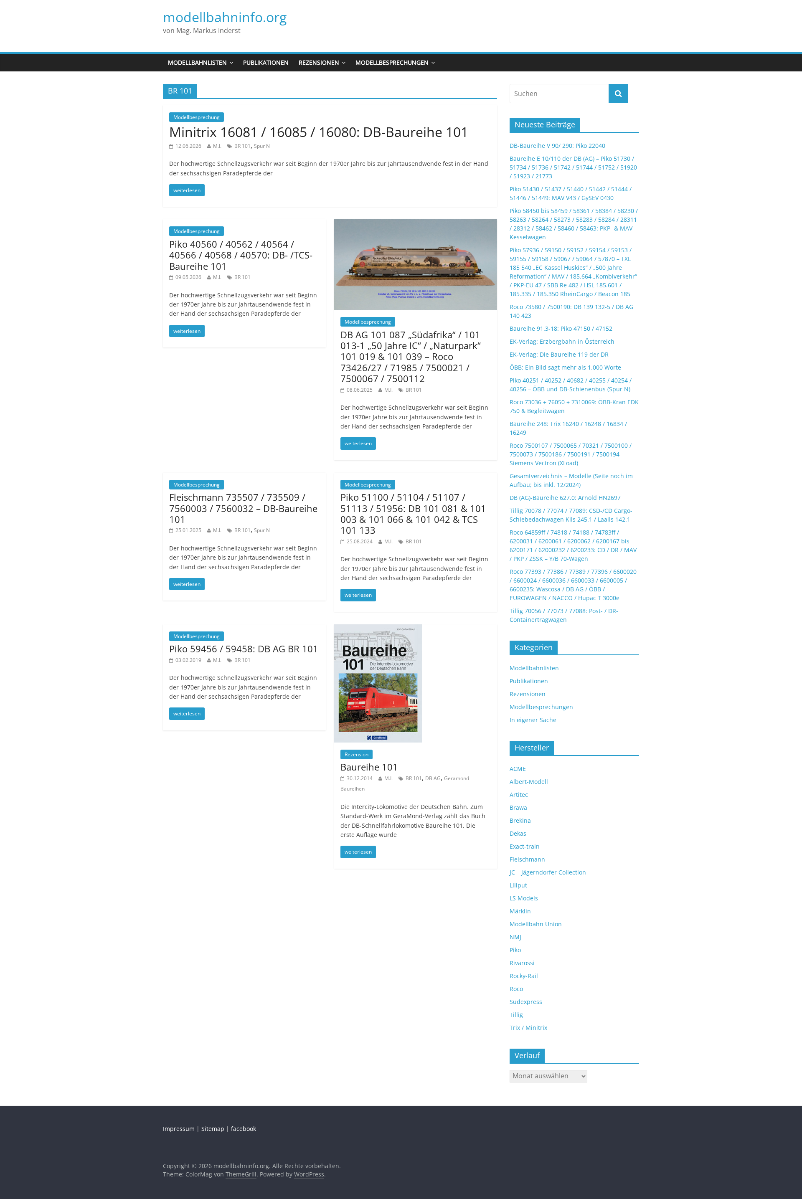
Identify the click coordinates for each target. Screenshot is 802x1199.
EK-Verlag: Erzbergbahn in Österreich (562, 341)
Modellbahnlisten (197, 62)
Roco (516, 989)
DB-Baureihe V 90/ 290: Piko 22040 (557, 146)
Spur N (262, 146)
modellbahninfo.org (225, 17)
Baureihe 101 (369, 766)
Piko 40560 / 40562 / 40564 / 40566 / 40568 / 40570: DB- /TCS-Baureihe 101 (240, 255)
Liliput (518, 885)
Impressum (179, 1129)
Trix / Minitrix (528, 1028)
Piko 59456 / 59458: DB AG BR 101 (243, 648)
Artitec (519, 794)
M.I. (217, 146)
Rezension (356, 754)
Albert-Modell (529, 782)
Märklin (520, 911)
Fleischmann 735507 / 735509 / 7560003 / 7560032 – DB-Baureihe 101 (243, 508)
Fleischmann (527, 859)
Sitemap (212, 1129)
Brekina (520, 820)
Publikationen (266, 62)
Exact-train (525, 846)
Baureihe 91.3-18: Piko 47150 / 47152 (561, 328)
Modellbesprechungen (392, 62)
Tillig (516, 1015)
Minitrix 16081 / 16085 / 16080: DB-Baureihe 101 (318, 132)
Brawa (518, 807)
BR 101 (242, 146)
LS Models (524, 898)
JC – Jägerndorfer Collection (548, 872)
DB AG (433, 778)
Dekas (518, 833)
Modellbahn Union (536, 924)
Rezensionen (319, 62)
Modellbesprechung (196, 117)
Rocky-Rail (524, 976)
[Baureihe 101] (378, 629)
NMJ (515, 937)
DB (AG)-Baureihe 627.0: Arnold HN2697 (565, 498)
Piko (515, 950)
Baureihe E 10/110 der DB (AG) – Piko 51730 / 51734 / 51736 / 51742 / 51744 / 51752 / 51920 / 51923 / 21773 (573, 167)
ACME (518, 769)
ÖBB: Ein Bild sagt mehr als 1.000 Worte (565, 367)
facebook (243, 1129)
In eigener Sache (533, 720)
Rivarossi (522, 963)
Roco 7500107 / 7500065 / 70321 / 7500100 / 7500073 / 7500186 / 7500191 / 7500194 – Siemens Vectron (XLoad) (571, 454)
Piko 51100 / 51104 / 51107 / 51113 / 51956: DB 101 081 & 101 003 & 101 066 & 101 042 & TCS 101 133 (413, 513)
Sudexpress (526, 1002)
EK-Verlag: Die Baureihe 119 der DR (559, 354)
